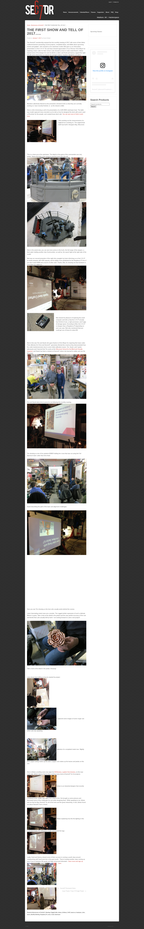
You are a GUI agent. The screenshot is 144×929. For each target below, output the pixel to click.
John (83, 912)
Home (65, 12)
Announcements (73, 12)
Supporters (100, 12)
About (107, 12)
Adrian (60, 912)
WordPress (116, 926)
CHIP (68, 912)
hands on (73, 912)
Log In (110, 2)
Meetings (48, 912)
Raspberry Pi (43, 914)
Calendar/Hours (84, 12)
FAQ (112, 12)
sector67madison (105, 89)
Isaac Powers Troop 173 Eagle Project (73, 891)
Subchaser (57, 914)
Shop (116, 12)
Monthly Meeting (35, 914)
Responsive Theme (102, 926)
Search (93, 106)
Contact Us (116, 2)
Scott (52, 914)
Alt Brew (64, 912)
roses (49, 914)
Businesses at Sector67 (37, 25)
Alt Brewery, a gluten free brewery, (65, 772)
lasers (28, 914)
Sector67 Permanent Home (68, 888)
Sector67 (95, 89)
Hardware (79, 912)
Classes (93, 12)
